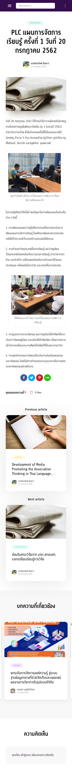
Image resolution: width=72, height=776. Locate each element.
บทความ (18, 457)
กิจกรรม (17, 665)
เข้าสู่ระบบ (26, 755)
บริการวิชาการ (35, 22)
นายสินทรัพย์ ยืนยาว (40, 63)
